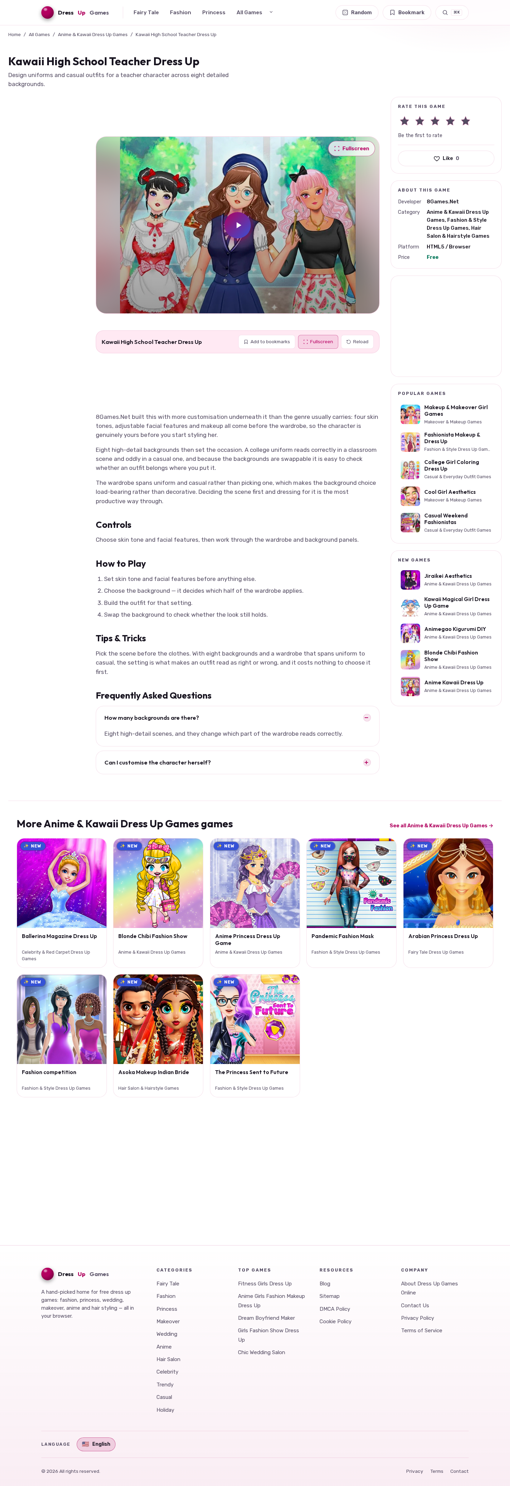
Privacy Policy (417, 1318)
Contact (459, 1471)
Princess (214, 12)
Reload (360, 341)
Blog (325, 1284)
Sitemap (330, 1296)
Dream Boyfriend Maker (266, 1318)
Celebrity (167, 1372)
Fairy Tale (146, 12)
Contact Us (415, 1305)
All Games (249, 12)
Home (14, 34)
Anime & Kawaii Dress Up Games (93, 34)
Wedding (166, 1334)
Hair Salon (168, 1359)
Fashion (180, 12)
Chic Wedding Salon (261, 1352)
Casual (164, 1397)
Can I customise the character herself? (157, 762)
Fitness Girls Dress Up (265, 1284)
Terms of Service (421, 1330)
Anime (164, 1347)
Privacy (414, 1471)
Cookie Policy (335, 1321)
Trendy (164, 1385)
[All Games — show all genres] (271, 12)
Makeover (168, 1321)
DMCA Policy (335, 1309)
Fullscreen (321, 341)
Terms (436, 1471)
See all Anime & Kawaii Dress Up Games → (441, 825)
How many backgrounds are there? (151, 717)
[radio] (404, 120)
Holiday (165, 1410)
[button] (237, 225)
